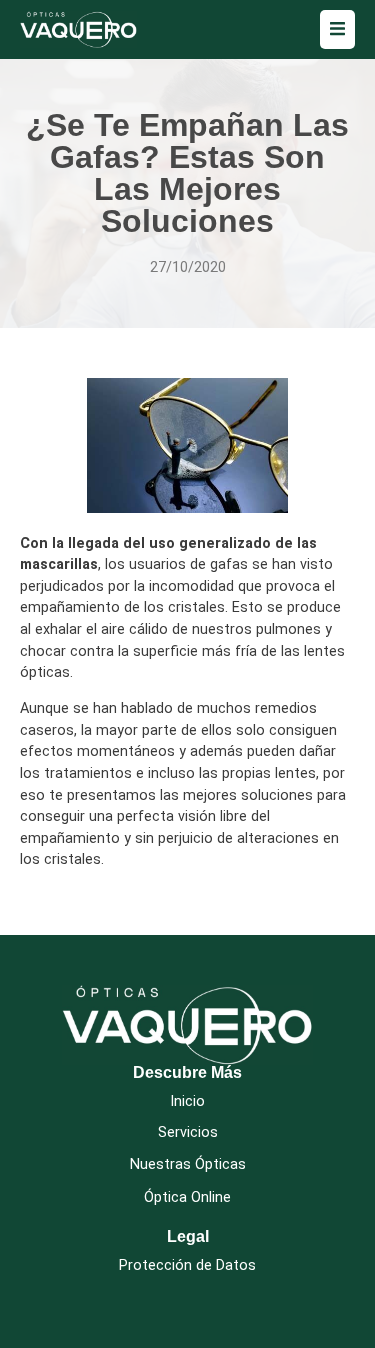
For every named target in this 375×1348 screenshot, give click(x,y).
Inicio (187, 1101)
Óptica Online (187, 1197)
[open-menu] (337, 29)
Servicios (188, 1132)
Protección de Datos (187, 1265)
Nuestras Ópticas (188, 1164)
